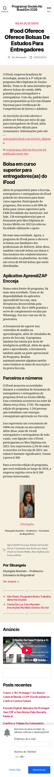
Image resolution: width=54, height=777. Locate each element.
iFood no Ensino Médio (19, 551)
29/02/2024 (40, 57)
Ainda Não (15, 770)
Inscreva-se (39, 770)
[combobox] (20, 756)
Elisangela (21, 57)
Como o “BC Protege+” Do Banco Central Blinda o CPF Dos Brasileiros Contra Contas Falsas (26, 697)
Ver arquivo (11, 581)
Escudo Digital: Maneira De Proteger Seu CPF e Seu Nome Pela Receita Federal (26, 712)
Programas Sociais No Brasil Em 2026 (27, 8)
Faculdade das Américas (27, 548)
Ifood (44, 548)
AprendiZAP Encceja (18, 544)
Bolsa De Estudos (27, 23)
